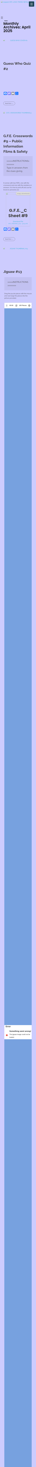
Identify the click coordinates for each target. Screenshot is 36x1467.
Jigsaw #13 (12, 272)
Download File (18, 222)
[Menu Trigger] (31, 4)
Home (6, 20)
